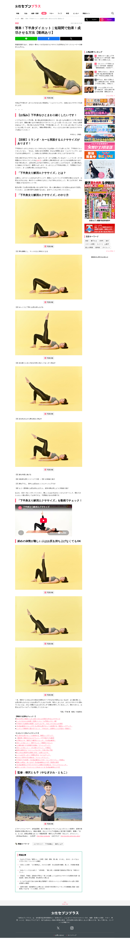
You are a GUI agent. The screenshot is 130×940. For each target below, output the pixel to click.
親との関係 (89, 247)
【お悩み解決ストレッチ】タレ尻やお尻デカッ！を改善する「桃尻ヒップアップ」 (44, 726)
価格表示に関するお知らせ (99, 257)
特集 (17, 13)
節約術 (97, 247)
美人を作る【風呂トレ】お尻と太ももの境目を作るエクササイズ (38, 719)
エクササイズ (38, 844)
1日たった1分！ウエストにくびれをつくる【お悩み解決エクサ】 (38, 767)
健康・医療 (34, 13)
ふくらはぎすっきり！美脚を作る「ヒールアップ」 (33, 755)
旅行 (107, 241)
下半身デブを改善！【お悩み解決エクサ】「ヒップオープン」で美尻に (40, 760)
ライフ (60, 13)
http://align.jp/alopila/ (43, 836)
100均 (101, 241)
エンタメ (76, 13)
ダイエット (106, 247)
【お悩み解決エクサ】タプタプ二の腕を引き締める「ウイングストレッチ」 (42, 765)
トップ (17, 18)
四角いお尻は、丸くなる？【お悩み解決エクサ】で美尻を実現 (37, 762)
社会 (25, 13)
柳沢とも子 (59, 844)
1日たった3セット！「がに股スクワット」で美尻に (33, 748)
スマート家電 (89, 244)
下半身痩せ (49, 844)
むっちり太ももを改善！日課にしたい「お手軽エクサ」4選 (36, 721)
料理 (67, 13)
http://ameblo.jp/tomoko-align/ (70, 836)
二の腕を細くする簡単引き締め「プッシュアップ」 (33, 745)
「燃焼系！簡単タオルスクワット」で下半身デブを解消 (35, 738)
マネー (51, 13)
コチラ (38, 160)
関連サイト (86, 13)
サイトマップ (72, 935)
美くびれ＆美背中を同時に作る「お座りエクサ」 (33, 752)
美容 (44, 13)
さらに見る (109, 95)
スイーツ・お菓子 (103, 244)
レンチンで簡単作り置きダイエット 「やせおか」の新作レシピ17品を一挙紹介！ (43, 728)
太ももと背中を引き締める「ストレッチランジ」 (33, 757)
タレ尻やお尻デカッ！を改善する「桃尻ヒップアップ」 (35, 735)
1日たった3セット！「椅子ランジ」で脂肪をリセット (34, 743)
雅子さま (94, 241)
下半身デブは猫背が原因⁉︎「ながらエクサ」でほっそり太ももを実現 (39, 723)
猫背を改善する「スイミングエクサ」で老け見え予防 (34, 750)
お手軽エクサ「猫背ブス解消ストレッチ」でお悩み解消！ (36, 740)
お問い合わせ (59, 935)
